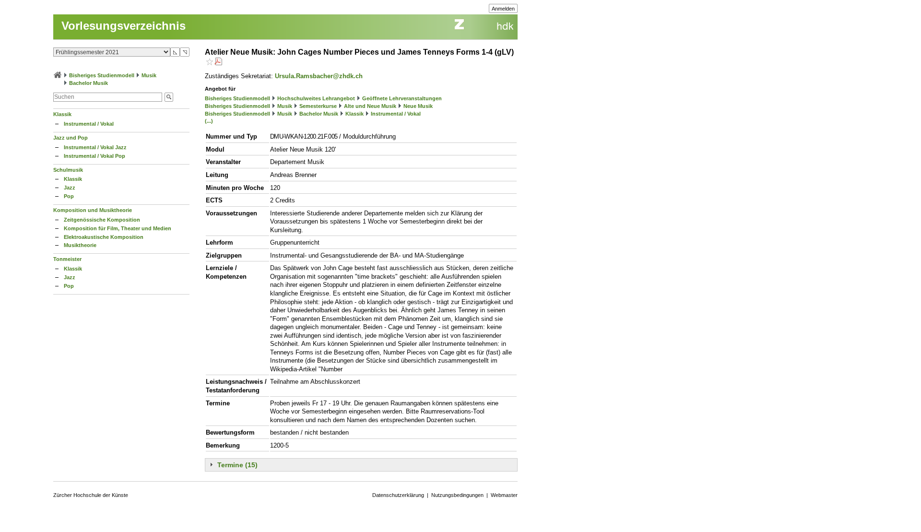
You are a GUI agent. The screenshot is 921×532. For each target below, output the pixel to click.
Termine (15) (237, 465)
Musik (149, 75)
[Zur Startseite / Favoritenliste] (57, 75)
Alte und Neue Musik (370, 106)
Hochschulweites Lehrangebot (316, 98)
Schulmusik (68, 170)
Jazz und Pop (70, 138)
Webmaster (504, 495)
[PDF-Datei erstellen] (218, 63)
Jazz (69, 187)
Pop (69, 196)
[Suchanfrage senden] (169, 97)
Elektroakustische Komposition (103, 237)
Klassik (62, 114)
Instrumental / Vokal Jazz (95, 147)
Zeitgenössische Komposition (102, 220)
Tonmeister (67, 259)
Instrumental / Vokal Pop (94, 156)
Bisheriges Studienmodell (101, 75)
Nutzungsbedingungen (457, 495)
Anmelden (503, 9)
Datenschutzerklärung (398, 495)
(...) (209, 121)
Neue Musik (418, 106)
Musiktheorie (80, 245)
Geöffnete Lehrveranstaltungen (402, 98)
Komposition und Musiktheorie (92, 210)
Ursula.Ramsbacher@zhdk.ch (319, 76)
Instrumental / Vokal (89, 124)
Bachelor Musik (88, 83)
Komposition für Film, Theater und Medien (117, 228)
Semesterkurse (318, 106)
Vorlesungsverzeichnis (123, 25)
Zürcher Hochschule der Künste (90, 495)
